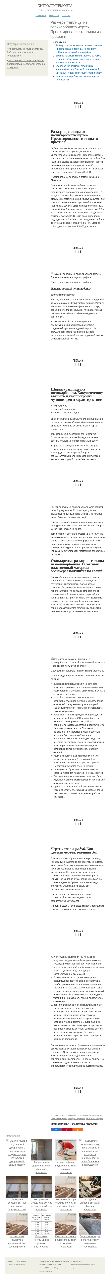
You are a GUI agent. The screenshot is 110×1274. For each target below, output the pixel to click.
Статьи (66, 15)
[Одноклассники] (77, 1129)
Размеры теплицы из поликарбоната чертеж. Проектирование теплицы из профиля (79, 47)
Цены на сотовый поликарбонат (75, 52)
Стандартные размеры (76, 1118)
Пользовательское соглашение (58, 1261)
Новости (54, 15)
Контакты (43, 1261)
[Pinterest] (67, 1129)
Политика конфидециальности (50, 1264)
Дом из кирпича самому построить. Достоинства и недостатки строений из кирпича (26, 64)
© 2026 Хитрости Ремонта (17, 1261)
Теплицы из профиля (87, 1115)
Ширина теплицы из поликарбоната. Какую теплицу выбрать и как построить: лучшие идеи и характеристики (78, 59)
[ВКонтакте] (56, 1129)
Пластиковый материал (94, 1118)
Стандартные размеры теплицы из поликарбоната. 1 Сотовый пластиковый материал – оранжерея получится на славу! (79, 69)
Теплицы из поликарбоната (68, 1115)
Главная (41, 15)
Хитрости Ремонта (55, 5)
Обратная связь (76, 1261)
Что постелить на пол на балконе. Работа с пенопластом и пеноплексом (25, 52)
